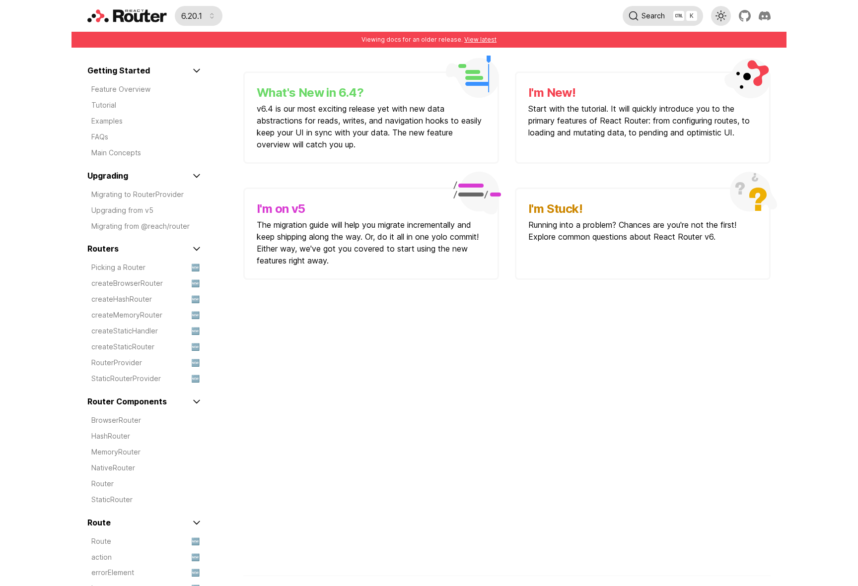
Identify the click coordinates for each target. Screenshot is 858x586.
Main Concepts (116, 152)
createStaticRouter (145, 346)
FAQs (99, 136)
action (145, 557)
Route (145, 541)
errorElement (145, 572)
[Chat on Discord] (765, 16)
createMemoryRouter (145, 315)
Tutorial (103, 105)
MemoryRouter (116, 452)
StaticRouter (112, 499)
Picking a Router (145, 267)
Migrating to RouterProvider (137, 194)
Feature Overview (120, 89)
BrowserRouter (116, 420)
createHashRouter (145, 299)
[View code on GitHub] (745, 16)
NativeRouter (113, 467)
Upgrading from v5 (122, 210)
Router (102, 483)
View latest (480, 39)
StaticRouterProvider (145, 378)
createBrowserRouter (145, 283)
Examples (107, 121)
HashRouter (110, 436)
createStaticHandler (145, 330)
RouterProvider (145, 362)
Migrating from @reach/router (140, 226)
